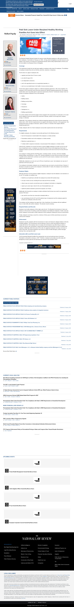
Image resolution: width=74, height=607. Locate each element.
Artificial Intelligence (25, 545)
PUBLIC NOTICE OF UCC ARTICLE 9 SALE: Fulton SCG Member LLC (20, 318)
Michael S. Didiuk (14, 386)
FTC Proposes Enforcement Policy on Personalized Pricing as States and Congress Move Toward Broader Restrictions (33, 429)
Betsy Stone (7, 391)
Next (66, 15)
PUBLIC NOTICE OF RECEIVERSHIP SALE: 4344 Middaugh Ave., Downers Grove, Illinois (24, 326)
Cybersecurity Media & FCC (27, 563)
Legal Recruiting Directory (10, 550)
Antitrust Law (24, 548)
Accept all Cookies (38, 1)
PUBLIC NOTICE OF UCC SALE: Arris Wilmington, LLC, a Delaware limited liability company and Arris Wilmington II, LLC (32, 347)
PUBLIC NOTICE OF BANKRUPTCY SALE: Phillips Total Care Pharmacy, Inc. (21, 322)
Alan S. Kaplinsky (8, 430)
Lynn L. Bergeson (8, 380)
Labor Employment (56, 41)
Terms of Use (59, 575)
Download (60, 51)
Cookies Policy (9, 7)
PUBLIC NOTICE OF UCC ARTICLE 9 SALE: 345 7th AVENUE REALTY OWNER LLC (23, 330)
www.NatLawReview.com (9, 577)
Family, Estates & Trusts (43, 551)
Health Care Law (42, 560)
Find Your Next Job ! (8, 123)
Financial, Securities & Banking (45, 554)
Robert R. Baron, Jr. (16, 425)
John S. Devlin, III (8, 425)
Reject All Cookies (38, 4)
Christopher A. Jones (17, 402)
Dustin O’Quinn (8, 414)
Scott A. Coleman (8, 420)
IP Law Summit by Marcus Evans (17, 505)
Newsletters (34, 8)
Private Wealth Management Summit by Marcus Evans (23, 471)
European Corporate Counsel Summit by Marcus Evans (23, 522)
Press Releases (7, 556)
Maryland (55, 45)
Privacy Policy (67, 575)
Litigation (57, 554)
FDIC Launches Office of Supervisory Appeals (14, 418)
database (45, 576)
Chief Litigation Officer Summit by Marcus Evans (21, 488)
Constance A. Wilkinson (15, 396)
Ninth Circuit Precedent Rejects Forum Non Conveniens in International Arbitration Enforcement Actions (29, 424)
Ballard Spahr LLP (55, 34)
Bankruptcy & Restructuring (27, 551)
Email (6, 61)
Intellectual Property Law (60, 548)
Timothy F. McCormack (10, 58)
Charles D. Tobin (14, 414)
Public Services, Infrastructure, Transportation (62, 557)
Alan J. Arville (7, 396)
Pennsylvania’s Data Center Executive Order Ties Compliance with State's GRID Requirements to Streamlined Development (34, 400)
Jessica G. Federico (10, 111)
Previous (64, 15)
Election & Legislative (43, 545)
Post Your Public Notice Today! (11, 302)
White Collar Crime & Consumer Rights (62, 565)
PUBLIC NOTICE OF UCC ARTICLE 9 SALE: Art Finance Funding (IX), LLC (21, 314)
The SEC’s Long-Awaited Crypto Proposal (13, 384)
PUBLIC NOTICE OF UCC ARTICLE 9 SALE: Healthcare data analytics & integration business (25, 310)
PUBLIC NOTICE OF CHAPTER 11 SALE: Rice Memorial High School (19, 343)
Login (70, 3)
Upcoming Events (9, 456)
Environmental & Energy (43, 548)
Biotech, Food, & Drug (26, 554)
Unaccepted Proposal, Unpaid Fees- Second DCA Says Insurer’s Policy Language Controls (39, 15)
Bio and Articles (7, 65)
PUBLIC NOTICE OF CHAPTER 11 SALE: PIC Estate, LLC (17, 339)
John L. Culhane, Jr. (16, 420)
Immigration (40, 563)
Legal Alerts (63, 34)
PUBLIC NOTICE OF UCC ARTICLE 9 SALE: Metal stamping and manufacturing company (24, 306)
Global (39, 557)
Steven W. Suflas (10, 85)
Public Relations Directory (10, 559)
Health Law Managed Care (58, 43)
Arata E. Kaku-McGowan (15, 391)
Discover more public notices (9, 351)
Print (55, 51)
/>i (62, 51)
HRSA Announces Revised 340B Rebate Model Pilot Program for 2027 (20, 395)
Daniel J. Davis (8, 386)
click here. (24, 598)
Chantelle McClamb (9, 402)
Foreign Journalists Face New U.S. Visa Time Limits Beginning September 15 (22, 413)
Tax (55, 561)
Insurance (57, 545)
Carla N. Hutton (15, 380)
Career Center (50, 8)
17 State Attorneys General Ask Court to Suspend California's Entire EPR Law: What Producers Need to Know (31, 390)
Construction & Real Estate (27, 560)
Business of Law (24, 557)
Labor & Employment (59, 551)
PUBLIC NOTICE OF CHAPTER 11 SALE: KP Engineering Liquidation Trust (21, 335)
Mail (57, 51)
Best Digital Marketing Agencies (11, 547)
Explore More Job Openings (9, 138)
